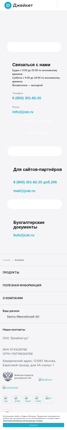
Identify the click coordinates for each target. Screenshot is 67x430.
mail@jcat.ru (24, 191)
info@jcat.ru (22, 112)
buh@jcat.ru (23, 235)
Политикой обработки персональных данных (23, 420)
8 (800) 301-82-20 (26, 98)
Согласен (33, 425)
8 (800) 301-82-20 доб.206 (35, 182)
